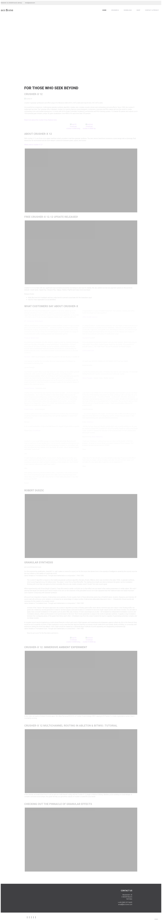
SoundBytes (37, 430)
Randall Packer (29, 388)
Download (128, 10)
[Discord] (35, 917)
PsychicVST (86, 338)
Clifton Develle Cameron (90, 317)
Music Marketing (97, 437)
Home (104, 10)
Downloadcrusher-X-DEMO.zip (89, 127)
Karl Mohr (27, 357)
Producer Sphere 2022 (31, 338)
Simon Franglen (87, 378)
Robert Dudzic (29, 409)
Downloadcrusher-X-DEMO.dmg (73, 127)
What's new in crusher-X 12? (33, 145)
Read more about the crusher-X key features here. (40, 120)
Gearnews (90, 422)
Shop (138, 10)
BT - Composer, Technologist (33, 321)
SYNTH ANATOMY (88, 351)
